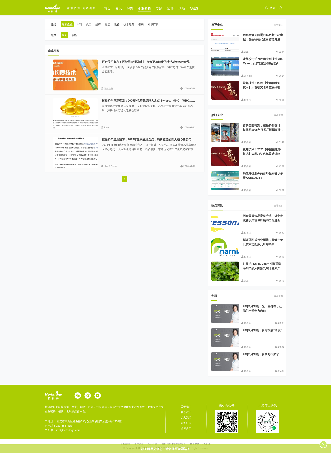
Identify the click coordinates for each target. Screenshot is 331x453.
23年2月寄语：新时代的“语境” (262, 330)
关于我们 (186, 406)
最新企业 (67, 24)
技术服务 (129, 24)
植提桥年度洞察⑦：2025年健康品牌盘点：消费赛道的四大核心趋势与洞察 (149, 139)
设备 (117, 24)
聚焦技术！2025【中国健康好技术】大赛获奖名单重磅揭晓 (262, 85)
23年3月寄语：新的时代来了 (261, 354)
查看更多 (278, 24)
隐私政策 (153, 444)
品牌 (98, 24)
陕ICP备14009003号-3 (173, 444)
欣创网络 (206, 444)
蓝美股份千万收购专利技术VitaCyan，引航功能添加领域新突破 (263, 63)
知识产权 (153, 24)
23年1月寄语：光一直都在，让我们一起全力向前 (262, 308)
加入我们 (186, 417)
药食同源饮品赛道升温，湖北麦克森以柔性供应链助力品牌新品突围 (263, 220)
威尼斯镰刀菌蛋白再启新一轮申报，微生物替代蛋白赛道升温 (263, 37)
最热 (74, 35)
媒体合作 (186, 428)
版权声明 (125, 444)
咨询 (141, 24)
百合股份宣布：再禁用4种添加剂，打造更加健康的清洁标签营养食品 (146, 62)
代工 (88, 24)
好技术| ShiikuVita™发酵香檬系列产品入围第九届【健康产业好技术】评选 (263, 268)
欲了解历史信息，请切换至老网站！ (165, 448)
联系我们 (186, 412)
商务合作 (186, 423)
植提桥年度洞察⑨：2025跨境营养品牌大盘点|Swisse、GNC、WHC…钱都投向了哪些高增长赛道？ (165, 100)
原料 (79, 24)
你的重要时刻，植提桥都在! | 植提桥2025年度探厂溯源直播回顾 (262, 129)
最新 (64, 35)
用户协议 (139, 444)
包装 (107, 24)
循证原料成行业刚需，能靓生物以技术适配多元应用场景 (263, 242)
